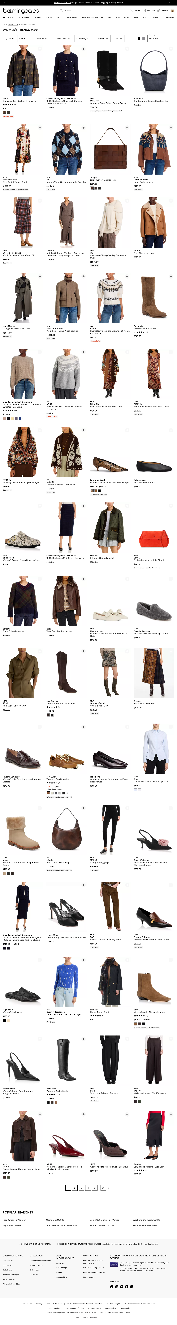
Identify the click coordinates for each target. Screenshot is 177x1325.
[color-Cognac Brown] (48, 793)
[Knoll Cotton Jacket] (154, 149)
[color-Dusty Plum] (16, 418)
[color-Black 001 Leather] (48, 1102)
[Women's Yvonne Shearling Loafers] (154, 601)
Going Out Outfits (55, 1220)
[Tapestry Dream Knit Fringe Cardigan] (23, 452)
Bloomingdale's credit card (40, 1261)
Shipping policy (9, 1279)
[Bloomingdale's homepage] (4, 25)
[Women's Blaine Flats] (154, 452)
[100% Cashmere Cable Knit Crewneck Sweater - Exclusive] (23, 374)
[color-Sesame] (4, 418)
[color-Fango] (92, 490)
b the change (61, 1268)
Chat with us (8, 1261)
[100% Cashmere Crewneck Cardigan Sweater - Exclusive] (66, 70)
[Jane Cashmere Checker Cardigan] (66, 982)
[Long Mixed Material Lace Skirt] (154, 1136)
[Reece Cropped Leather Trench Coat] (23, 1136)
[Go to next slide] (169, 2)
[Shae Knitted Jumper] (23, 601)
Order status (34, 1270)
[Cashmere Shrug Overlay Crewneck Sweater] (110, 222)
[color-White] (139, 789)
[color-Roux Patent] (8, 1020)
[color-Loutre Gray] (59, 793)
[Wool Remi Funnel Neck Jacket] (66, 298)
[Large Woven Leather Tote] (110, 149)
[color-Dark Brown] (52, 1102)
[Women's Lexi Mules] (23, 982)
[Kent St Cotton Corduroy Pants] (110, 907)
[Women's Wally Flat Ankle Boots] (154, 982)
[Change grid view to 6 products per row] (143, 38)
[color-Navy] (56, 793)
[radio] (4, 112)
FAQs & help (7, 1270)
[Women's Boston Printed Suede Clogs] (23, 527)
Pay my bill (34, 1275)
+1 (67, 793)
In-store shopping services (93, 1268)
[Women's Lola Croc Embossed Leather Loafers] (23, 749)
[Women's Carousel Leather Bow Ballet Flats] (110, 601)
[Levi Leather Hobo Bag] (66, 830)
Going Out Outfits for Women (104, 1220)
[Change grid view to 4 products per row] (139, 39)
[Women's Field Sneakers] (66, 749)
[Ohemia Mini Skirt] (110, 673)
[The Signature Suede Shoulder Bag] (154, 70)
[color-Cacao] (135, 1101)
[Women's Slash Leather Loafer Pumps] (154, 907)
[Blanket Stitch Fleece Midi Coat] (110, 374)
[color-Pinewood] (12, 873)
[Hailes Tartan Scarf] (110, 982)
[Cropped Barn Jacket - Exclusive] (23, 70)
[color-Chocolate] (95, 188)
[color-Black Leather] (8, 873)
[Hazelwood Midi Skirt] (154, 673)
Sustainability (61, 1277)
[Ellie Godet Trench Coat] (23, 149)
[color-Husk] (135, 1023)
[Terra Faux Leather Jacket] (66, 601)
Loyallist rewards (36, 1265)
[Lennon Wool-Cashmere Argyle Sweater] (66, 149)
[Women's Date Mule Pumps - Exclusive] (110, 1136)
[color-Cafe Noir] (48, 715)
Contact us (7, 1265)
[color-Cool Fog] (135, 789)
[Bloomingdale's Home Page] (21, 11)
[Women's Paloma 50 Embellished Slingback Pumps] (154, 830)
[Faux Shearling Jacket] (154, 222)
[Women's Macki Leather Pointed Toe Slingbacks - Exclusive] (66, 1136)
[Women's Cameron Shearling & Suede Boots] (23, 830)
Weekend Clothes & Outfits (146, 1220)
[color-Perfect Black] (63, 793)
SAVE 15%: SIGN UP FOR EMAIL (37, 1244)
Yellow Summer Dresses (145, 1226)
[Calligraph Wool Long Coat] (23, 298)
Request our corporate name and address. (113, 1313)
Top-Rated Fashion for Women (61, 1226)
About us (60, 1263)
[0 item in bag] (172, 10)
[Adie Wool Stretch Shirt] (23, 673)
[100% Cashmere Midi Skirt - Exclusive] (66, 527)
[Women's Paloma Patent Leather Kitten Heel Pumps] (110, 749)
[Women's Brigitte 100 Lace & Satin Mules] (66, 907)
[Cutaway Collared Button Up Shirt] (154, 749)
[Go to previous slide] (4, 2)
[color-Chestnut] (92, 188)
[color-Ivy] (139, 1101)
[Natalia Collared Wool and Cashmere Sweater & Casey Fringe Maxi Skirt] (66, 222)
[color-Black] (99, 188)
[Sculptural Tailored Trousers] (110, 1060)
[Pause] (172, 2)
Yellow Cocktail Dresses (102, 1226)
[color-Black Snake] (143, 1023)
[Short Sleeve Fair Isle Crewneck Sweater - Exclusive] (110, 298)
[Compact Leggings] (110, 830)
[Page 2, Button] (108, 1188)
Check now (148, 1270)
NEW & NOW (13, 25)
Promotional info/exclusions (131, 1270)
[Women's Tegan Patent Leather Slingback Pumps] (23, 1060)
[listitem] (88, 3)
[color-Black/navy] (8, 948)
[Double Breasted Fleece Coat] (66, 452)
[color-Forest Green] (8, 112)
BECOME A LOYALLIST (62, 3)
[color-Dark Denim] (20, 418)
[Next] (40, 70)
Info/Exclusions (151, 1244)
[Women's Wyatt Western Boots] (66, 673)
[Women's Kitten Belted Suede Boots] (110, 70)
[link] (23, 107)
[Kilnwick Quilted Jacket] (110, 527)
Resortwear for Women (14, 1220)
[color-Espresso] (139, 1023)
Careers (59, 1272)
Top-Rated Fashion (12, 1226)
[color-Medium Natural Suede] (56, 1102)
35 (103, 1188)
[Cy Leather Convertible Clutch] (154, 527)
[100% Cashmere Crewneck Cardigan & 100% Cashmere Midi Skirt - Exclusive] (23, 907)
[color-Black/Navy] (4, 948)
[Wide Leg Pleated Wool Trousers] (154, 1060)
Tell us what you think (11, 1284)
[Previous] (6, 70)
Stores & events (89, 1277)
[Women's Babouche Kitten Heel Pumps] (110, 452)
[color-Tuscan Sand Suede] (4, 873)
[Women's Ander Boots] (66, 1060)
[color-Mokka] (95, 490)
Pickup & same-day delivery (94, 1272)
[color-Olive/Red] (4, 112)
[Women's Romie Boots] (154, 298)
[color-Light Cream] (52, 793)
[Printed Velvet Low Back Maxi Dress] (154, 374)
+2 (23, 418)
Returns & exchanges (11, 1275)
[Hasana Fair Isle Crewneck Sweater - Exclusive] (66, 374)
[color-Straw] (12, 418)
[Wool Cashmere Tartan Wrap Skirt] (23, 222)
